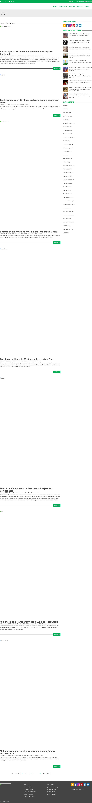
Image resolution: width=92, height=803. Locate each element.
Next (44, 773)
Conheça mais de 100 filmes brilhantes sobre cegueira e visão (29, 101)
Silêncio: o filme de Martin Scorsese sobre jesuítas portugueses (26, 489)
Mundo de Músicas (51, 789)
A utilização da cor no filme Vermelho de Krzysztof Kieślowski (26, 53)
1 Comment (27, 104)
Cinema (29, 623)
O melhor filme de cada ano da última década (79, 82)
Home (1, 12)
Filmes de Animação (86, 67)
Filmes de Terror (77, 47)
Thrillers (65, 232)
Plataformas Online (28, 789)
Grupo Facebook (27, 793)
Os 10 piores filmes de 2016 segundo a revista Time (27, 359)
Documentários (66, 151)
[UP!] (91, 801)
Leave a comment (38, 56)
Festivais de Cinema (67, 165)
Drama (19, 56)
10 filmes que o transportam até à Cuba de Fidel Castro (29, 621)
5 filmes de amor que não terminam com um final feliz (28, 231)
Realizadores (23, 56)
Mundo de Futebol (51, 794)
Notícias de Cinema (67, 211)
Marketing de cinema (77, 40)
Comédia (29, 233)
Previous (17, 773)
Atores (64, 105)
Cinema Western (67, 133)
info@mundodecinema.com (77, 789)
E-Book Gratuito (27, 786)
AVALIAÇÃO (24, 233)
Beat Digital (50, 786)
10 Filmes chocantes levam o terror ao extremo (80, 49)
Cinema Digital (66, 126)
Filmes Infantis (66, 190)
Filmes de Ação (38, 623)
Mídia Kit (26, 784)
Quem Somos (50, 784)
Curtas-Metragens (67, 148)
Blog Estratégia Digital (52, 787)
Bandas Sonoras (67, 116)
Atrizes (64, 109)
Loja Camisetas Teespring (30, 791)
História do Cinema (73, 74)
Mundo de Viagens (51, 793)
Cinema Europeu (67, 130)
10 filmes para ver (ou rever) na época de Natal (80, 62)
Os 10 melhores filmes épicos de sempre (78, 35)
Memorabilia (66, 208)
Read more (57, 68)
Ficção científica (32, 361)
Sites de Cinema (85, 94)
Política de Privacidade (29, 796)
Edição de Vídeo (66, 158)
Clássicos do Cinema (78, 33)
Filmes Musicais (77, 53)
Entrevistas (65, 162)
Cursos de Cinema (67, 144)
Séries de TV (66, 225)
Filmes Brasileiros (67, 172)
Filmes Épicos (44, 623)
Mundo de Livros (51, 791)
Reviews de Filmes (30, 56)
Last (48, 773)
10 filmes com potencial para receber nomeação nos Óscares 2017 (27, 752)
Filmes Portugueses (67, 197)
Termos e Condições (28, 794)
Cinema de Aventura (67, 123)
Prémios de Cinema (30, 755)
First (12, 773)
